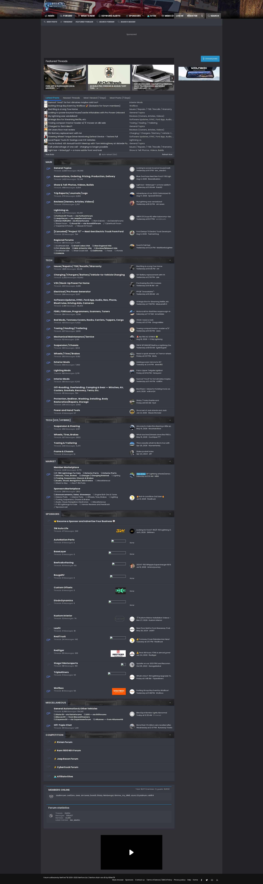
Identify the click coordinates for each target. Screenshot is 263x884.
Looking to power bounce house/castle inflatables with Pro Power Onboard (169, 168)
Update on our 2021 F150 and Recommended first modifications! (164, 663)
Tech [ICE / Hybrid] (58, 420)
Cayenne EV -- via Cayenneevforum (73, 719)
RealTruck (60, 636)
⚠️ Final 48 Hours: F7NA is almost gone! (153, 652)
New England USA (103, 245)
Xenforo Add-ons (102, 877)
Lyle (157, 277)
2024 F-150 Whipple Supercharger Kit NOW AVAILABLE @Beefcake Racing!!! (169, 564)
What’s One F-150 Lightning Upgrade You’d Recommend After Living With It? (169, 676)
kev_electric (160, 170)
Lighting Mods (62, 370)
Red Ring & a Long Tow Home (149, 266)
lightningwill (161, 347)
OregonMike (157, 322)
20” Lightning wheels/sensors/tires (157, 473)
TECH (49, 260)
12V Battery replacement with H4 (150, 274)
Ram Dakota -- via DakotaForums (108, 221)
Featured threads (84, 22)
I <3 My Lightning (155, 339)
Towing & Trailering (65, 443)
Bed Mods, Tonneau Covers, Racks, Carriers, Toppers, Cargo (89, 319)
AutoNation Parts (64, 539)
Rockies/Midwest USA (106, 248)
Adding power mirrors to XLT (148, 362)
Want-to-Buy (62, 483)
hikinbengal (108, 795)
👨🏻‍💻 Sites (151, 15)
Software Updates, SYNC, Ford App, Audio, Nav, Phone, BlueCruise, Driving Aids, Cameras (85, 301)
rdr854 (159, 381)
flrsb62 (159, 187)
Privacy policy (179, 880)
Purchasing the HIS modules (148, 283)
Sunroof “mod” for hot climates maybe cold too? (157, 379)
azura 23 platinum (139, 795)
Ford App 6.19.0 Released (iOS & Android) (60, 87)
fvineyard (157, 373)
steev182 (159, 364)
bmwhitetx (159, 314)
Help (189, 880)
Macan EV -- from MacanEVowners (73, 717)
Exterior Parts (92, 473)
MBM (157, 476)
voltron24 (151, 391)
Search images (128, 22)
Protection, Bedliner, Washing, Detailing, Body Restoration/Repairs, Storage (81, 400)
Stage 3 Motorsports (66, 663)
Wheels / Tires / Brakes (67, 353)
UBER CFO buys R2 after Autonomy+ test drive (156, 216)
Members (170, 15)
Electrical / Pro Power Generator (72, 291)
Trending (67, 22)
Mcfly (154, 356)
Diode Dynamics (63, 600)
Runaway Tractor (165, 727)
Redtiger (59, 650)
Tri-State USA (63, 248)
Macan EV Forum (84, 226)
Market (51, 461)
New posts (52, 22)
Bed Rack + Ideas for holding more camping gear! (158, 389)
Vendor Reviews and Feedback (96, 504)
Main (49, 162)
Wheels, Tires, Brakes (66, 434)
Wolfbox (59, 688)
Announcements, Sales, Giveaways (73, 494)
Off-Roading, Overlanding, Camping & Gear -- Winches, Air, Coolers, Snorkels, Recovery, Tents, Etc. (89, 389)
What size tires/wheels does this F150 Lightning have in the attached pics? (168, 434)
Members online (59, 789)
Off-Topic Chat (63, 725)
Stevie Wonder (154, 413)
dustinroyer (61, 795)
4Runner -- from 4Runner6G (109, 719)
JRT (150, 454)
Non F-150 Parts (78, 483)
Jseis (158, 331)
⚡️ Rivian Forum (63, 742)
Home (195, 880)
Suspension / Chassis (66, 345)
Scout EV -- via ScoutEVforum (86, 223)
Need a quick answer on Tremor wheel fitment (157, 353)
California (97, 250)
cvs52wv (71, 795)
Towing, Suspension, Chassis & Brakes (75, 478)
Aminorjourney (154, 567)
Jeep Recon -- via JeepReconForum (73, 218)
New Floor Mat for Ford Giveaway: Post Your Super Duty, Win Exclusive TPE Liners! (171, 628)
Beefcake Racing (64, 562)
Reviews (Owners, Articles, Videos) (74, 201)
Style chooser (117, 880)
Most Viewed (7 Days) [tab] (95, 97)
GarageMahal (155, 666)
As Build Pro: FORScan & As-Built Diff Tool (108, 87)
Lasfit (57, 628)
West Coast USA (81, 250)
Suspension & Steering (67, 426)
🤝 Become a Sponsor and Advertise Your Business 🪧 (84, 521)
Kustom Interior (63, 615)
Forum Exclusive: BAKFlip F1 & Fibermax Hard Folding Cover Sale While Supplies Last (153, 86)
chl (158, 268)
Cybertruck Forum (113, 223)
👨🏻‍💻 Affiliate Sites (63, 776)
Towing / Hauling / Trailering (70, 328)
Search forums (106, 22)
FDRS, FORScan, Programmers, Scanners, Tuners (82, 311)
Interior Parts (110, 473)
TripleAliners (61, 672)
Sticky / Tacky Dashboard (147, 400)
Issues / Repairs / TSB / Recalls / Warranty (78, 266)
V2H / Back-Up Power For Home (71, 283)
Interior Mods (61, 378)
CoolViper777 (155, 437)
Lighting (117, 475)
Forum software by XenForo (66, 877)
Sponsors (52, 514)
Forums (67, 15)
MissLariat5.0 (161, 304)
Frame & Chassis (63, 451)
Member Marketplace (66, 467)
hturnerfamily (154, 445)
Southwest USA (62, 250)
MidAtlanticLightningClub (167, 247)
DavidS (93, 795)
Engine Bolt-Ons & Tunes (106, 494)
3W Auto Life (61, 528)
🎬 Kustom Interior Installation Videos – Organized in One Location (165, 617)
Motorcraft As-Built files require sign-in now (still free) (160, 311)
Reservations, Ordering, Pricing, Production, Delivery (84, 176)
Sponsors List (62, 507)
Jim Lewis (160, 204)
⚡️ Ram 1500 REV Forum (67, 750)
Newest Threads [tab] (71, 97)
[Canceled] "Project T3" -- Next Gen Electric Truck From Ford (89, 231)
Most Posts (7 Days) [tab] (120, 97)
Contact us (140, 880)
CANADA (60, 253)
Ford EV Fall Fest (143, 245)
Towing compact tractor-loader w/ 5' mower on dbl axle (161, 328)
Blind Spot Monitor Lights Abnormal (151, 712)
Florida (120, 250)
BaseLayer (60, 551)
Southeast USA (62, 245)
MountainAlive (155, 428)
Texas (109, 250)
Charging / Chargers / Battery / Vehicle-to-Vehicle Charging (89, 274)
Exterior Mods (62, 362)
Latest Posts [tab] (52, 97)
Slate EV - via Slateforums (69, 714)
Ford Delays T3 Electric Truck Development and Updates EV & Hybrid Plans (169, 231)
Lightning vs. (61, 210)
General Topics (62, 168)
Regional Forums (64, 240)
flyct (154, 403)
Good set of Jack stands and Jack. (151, 410)
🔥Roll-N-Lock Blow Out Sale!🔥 (150, 496)
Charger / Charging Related (95, 475)
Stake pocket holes (145, 451)
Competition (54, 735)
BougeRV (59, 575)
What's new (88, 15)
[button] (133, 16)
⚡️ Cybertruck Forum (66, 767)
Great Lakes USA (82, 245)
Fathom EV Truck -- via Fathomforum (74, 216)
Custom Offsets (63, 587)
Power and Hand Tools (67, 410)
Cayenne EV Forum (64, 226)
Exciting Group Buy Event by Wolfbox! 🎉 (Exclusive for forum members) (167, 690)
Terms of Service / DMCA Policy (159, 880)
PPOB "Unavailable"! (145, 291)
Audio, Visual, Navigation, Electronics (74, 480)
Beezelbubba (154, 179)
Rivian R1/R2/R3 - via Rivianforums (72, 221)
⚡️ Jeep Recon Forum (66, 758)
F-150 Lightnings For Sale (68, 473)
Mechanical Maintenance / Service (74, 336)
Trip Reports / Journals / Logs (71, 193)
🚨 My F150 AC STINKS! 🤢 (147, 336)
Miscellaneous (103, 480)
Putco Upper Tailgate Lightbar (149, 370)
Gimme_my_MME (122, 795)
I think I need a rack (144, 320)
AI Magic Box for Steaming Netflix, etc (152, 301)
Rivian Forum (61, 223)
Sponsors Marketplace (67, 488)
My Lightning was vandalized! (149, 201)
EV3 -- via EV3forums (96, 714)
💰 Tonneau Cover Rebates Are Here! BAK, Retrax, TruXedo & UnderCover (168, 639)
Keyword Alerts (111, 15)
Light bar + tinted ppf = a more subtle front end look (159, 185)
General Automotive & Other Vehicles (75, 708)
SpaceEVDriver (155, 195)
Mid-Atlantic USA (83, 248)
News (51, 15)
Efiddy (99, 795)
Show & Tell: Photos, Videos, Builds (74, 184)
